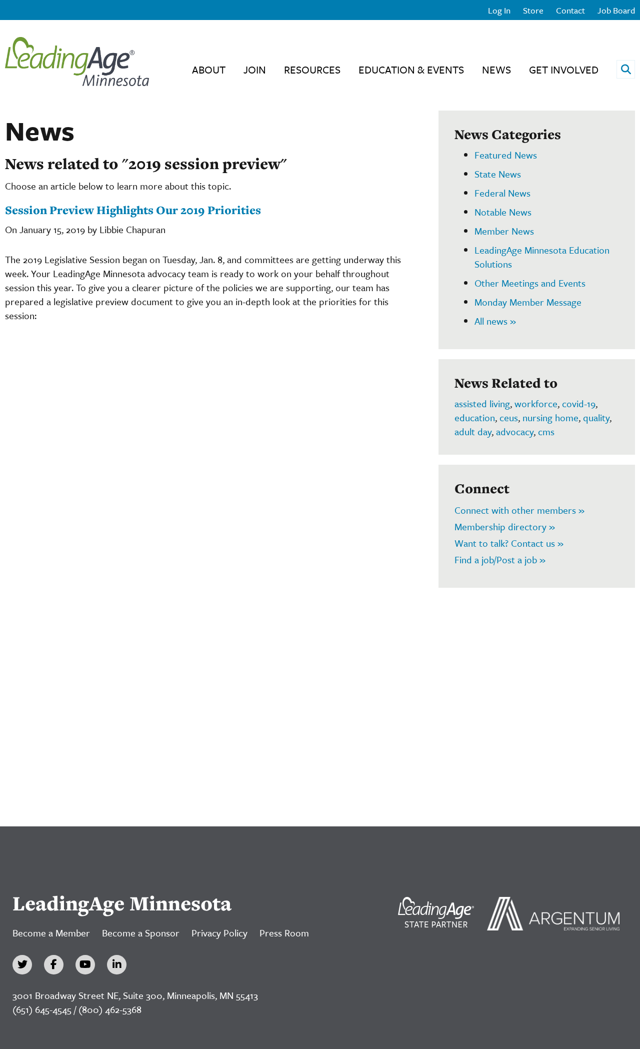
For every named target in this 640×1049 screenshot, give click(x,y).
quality (596, 417)
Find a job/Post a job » (500, 559)
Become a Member (51, 932)
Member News (504, 231)
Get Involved (563, 69)
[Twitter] (22, 964)
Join (255, 69)
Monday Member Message (528, 302)
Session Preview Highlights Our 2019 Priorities (133, 210)
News (496, 69)
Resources (312, 69)
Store (533, 10)
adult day (473, 431)
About (209, 69)
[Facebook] (54, 964)
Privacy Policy (220, 932)
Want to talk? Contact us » (509, 543)
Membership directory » (504, 526)
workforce (536, 403)
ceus (509, 417)
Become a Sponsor (141, 932)
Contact (570, 10)
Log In (499, 10)
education (474, 417)
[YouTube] (85, 964)
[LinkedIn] (116, 964)
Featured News (505, 155)
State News (497, 174)
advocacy (515, 431)
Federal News (502, 193)
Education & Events (411, 69)
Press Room (284, 932)
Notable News (503, 212)
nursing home (550, 417)
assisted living (482, 403)
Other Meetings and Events (530, 283)
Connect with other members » (519, 510)
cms (546, 431)
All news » (495, 321)
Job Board (616, 10)
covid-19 (579, 403)
